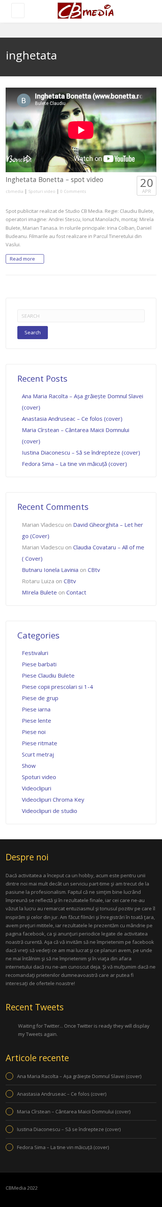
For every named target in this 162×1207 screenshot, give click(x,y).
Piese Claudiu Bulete (48, 675)
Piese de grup (40, 698)
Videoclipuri (36, 788)
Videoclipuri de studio (49, 810)
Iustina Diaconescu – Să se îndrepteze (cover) (81, 452)
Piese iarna (36, 709)
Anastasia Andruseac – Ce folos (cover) (72, 418)
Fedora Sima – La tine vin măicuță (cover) (74, 463)
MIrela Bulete (39, 592)
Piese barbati (39, 664)
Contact (76, 592)
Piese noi (34, 731)
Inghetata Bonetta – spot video (54, 179)
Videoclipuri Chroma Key (53, 799)
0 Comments (73, 191)
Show (29, 765)
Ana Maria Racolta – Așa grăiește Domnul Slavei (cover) (79, 1076)
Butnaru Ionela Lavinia (50, 569)
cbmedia (14, 191)
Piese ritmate (39, 743)
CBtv (94, 569)
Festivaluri (35, 653)
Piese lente (36, 720)
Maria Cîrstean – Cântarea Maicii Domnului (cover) (73, 1111)
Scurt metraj (38, 754)
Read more (23, 258)
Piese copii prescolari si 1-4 (57, 686)
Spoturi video (41, 191)
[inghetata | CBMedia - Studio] (84, 11)
